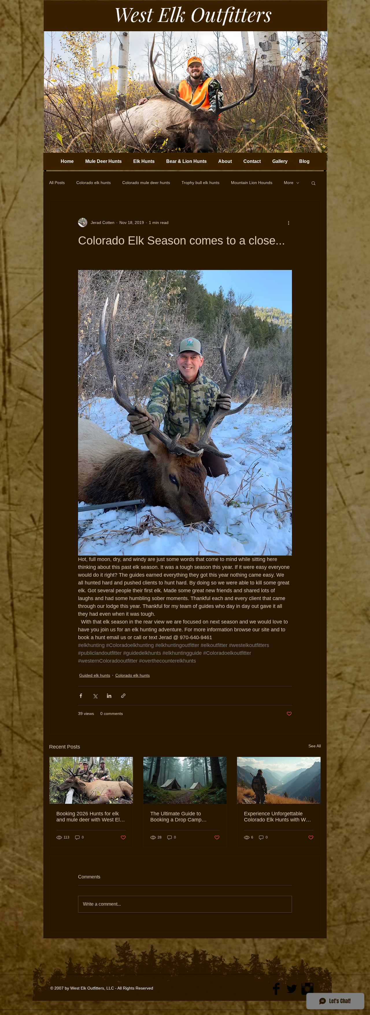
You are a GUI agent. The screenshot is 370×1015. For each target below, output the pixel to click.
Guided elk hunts (94, 675)
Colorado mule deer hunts (146, 182)
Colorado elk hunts (93, 182)
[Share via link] (123, 695)
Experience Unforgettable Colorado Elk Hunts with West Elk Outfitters (278, 817)
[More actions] (288, 222)
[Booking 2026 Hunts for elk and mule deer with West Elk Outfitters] (91, 780)
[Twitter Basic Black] (292, 989)
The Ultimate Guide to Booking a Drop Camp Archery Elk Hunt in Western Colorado (183, 817)
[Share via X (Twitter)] (95, 695)
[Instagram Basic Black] (307, 989)
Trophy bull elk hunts (200, 182)
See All (314, 746)
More (288, 182)
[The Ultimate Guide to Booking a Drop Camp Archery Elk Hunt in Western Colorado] (185, 780)
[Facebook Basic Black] (276, 989)
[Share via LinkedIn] (109, 695)
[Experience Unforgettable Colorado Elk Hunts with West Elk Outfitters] (279, 780)
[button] (313, 183)
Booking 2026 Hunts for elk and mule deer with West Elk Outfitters (89, 817)
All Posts (57, 182)
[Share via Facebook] (81, 695)
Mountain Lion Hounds (251, 182)
